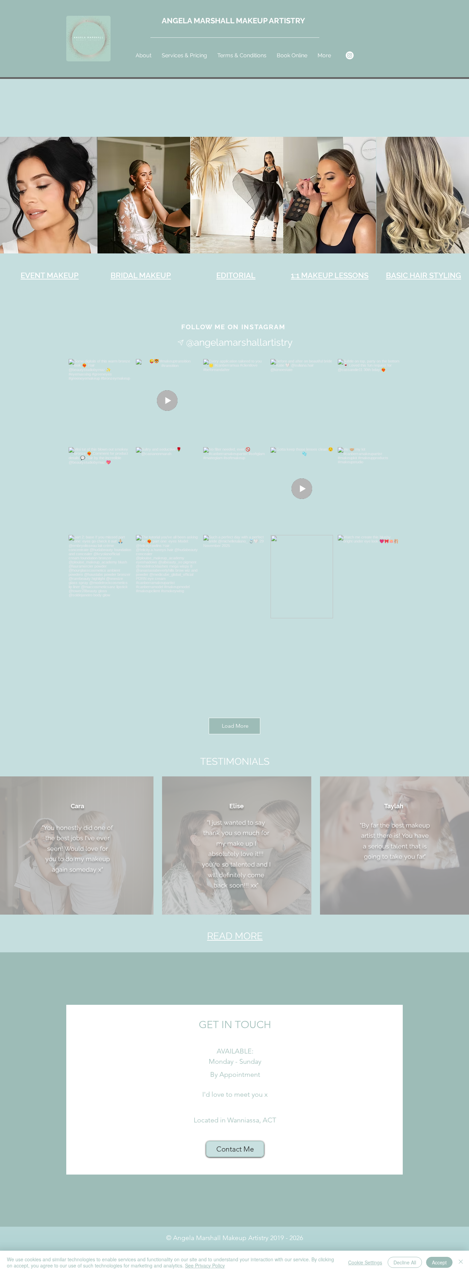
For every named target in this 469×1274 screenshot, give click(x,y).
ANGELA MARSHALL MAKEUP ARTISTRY (233, 20)
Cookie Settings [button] (365, 1262)
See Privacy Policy (205, 1265)
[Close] (461, 1262)
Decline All (404, 1262)
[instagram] (350, 55)
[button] (184, 55)
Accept (439, 1262)
